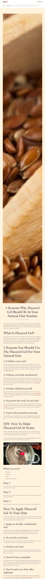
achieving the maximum (26, 577)
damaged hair (37, 382)
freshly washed (25, 530)
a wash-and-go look (10, 370)
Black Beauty (9, 5)
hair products (36, 339)
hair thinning (35, 417)
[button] (37, 2)
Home (4, 5)
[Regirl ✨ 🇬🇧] (5, 2)
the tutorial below (31, 438)
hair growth (38, 393)
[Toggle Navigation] (41, 1)
